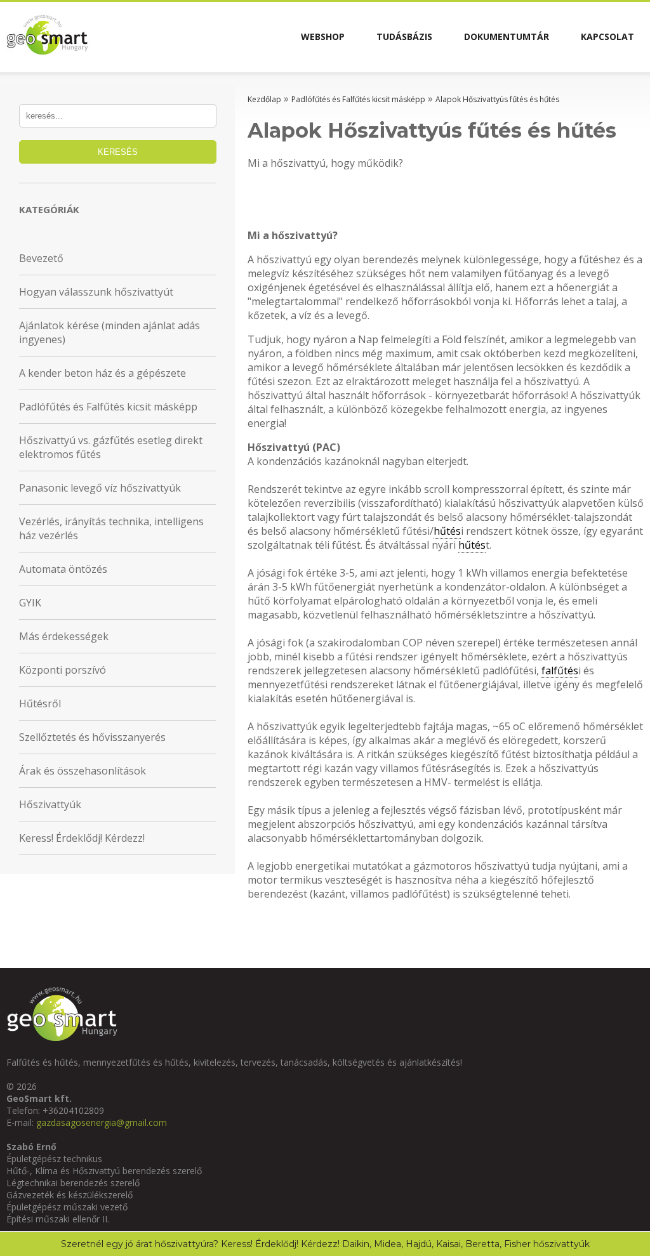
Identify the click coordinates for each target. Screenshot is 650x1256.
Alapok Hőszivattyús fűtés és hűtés (497, 99)
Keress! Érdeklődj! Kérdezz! (82, 838)
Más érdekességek (64, 636)
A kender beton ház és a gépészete (102, 373)
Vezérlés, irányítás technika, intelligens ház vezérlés (111, 528)
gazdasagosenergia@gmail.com (101, 1122)
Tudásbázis (404, 36)
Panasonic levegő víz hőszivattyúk (100, 488)
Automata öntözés (63, 569)
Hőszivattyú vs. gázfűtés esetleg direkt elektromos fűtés (110, 447)
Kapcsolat (607, 36)
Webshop (323, 36)
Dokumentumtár (506, 36)
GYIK (30, 603)
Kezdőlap (264, 99)
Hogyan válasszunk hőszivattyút (96, 292)
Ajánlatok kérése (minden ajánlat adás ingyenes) (109, 332)
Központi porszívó (62, 670)
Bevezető (41, 258)
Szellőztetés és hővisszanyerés (92, 737)
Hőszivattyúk (50, 804)
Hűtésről (40, 703)
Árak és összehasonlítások (82, 771)
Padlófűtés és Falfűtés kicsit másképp (108, 407)
